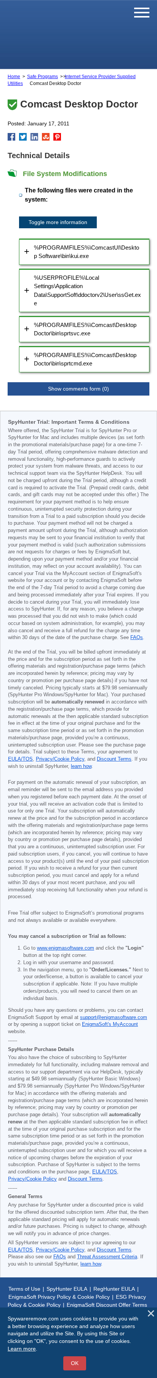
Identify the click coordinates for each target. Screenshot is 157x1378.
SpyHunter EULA (66, 1289)
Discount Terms (114, 759)
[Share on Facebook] (11, 137)
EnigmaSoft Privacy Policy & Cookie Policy (59, 1297)
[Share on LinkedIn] (34, 137)
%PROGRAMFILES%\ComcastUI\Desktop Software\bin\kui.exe (86, 252)
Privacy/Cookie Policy (60, 759)
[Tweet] (23, 137)
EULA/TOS (20, 759)
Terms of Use (24, 1289)
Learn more (22, 1349)
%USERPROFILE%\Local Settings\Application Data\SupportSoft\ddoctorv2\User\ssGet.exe (87, 290)
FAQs (136, 637)
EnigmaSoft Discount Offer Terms (107, 1305)
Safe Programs (42, 76)
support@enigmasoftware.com (113, 1017)
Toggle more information (58, 222)
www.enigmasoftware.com (65, 948)
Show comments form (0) (78, 389)
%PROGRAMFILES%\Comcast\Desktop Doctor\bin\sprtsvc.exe (85, 329)
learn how (81, 766)
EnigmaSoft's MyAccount (110, 1024)
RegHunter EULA (114, 1289)
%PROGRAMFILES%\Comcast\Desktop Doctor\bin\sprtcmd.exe (85, 359)
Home (14, 76)
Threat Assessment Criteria (107, 1256)
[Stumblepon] (46, 137)
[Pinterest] (57, 137)
